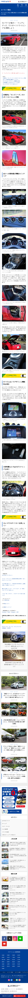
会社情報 (2, 989)
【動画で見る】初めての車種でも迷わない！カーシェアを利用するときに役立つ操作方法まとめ (17, 844)
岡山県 (19, 964)
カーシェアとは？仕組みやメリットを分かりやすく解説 (17, 913)
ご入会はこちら (19, 995)
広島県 (3, 966)
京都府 (19, 961)
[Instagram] (15, 938)
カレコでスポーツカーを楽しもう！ (10, 84)
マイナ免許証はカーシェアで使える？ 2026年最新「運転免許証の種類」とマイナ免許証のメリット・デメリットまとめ (17, 879)
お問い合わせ (3, 975)
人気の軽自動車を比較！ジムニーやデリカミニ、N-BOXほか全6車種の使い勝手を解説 (14, 721)
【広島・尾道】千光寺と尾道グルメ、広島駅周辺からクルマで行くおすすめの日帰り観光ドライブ (17, 867)
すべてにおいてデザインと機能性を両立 (11, 81)
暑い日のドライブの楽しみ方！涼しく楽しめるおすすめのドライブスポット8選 (17, 907)
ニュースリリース (12, 989)
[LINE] (20, 938)
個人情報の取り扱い (13, 991)
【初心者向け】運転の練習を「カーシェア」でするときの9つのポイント (17, 893)
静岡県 (8, 961)
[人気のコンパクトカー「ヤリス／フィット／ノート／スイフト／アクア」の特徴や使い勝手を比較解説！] (14, 764)
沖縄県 (3, 968)
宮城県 (8, 955)
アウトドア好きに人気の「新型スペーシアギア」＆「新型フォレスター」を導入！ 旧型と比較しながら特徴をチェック (14, 749)
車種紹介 (4, 628)
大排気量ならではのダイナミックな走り (11, 82)
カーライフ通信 (10, 972)
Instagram (13, 612)
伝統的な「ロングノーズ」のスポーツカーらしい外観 (14, 78)
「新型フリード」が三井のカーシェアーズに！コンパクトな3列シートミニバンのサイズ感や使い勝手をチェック (14, 695)
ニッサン (11, 626)
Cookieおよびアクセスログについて (7, 993)
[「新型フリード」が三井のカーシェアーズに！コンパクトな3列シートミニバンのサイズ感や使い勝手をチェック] (14, 683)
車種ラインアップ (7, 607)
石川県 (19, 959)
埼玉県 (8, 957)
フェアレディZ (18, 626)
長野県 (3, 961)
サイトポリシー (8, 975)
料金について (6, 603)
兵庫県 (8, 964)
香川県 (8, 966)
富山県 (13, 959)
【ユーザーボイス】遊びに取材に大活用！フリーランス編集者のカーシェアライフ (17, 887)
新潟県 (8, 959)
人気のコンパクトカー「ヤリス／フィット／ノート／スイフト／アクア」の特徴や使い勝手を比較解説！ (14, 776)
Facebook (4, 612)
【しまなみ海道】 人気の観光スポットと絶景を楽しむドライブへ (17, 861)
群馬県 (3, 957)
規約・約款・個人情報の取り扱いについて (19, 975)
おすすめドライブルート (7, 575)
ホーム (4, 972)
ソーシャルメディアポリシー (20, 993)
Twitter (8, 612)
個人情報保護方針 (19, 989)
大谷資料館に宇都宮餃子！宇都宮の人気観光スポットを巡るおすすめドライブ (17, 850)
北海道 (3, 955)
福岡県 (13, 966)
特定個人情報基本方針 (5, 991)
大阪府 (3, 964)
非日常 (9, 628)
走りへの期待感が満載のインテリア (10, 79)
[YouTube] (4, 943)
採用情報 (6, 989)
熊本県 (19, 966)
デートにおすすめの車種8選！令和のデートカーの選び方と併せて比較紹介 (17, 926)
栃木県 (19, 955)
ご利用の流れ (6, 600)
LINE (17, 612)
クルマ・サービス (14, 20)
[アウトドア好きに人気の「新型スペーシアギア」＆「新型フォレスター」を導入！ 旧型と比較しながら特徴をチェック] (14, 736)
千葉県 (13, 957)
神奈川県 (3, 959)
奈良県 (13, 964)
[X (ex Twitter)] (9, 938)
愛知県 (13, 961)
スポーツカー (5, 626)
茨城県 (13, 955)
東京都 (19, 957)
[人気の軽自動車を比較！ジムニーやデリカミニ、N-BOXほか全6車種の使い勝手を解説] (14, 709)
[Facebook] (4, 938)
